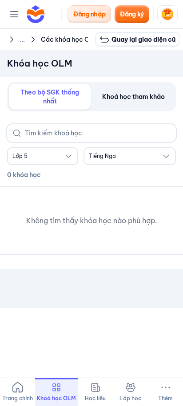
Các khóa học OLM (70, 39)
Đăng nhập (89, 14)
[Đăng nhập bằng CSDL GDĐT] (167, 14)
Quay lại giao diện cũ (143, 39)
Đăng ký (132, 14)
